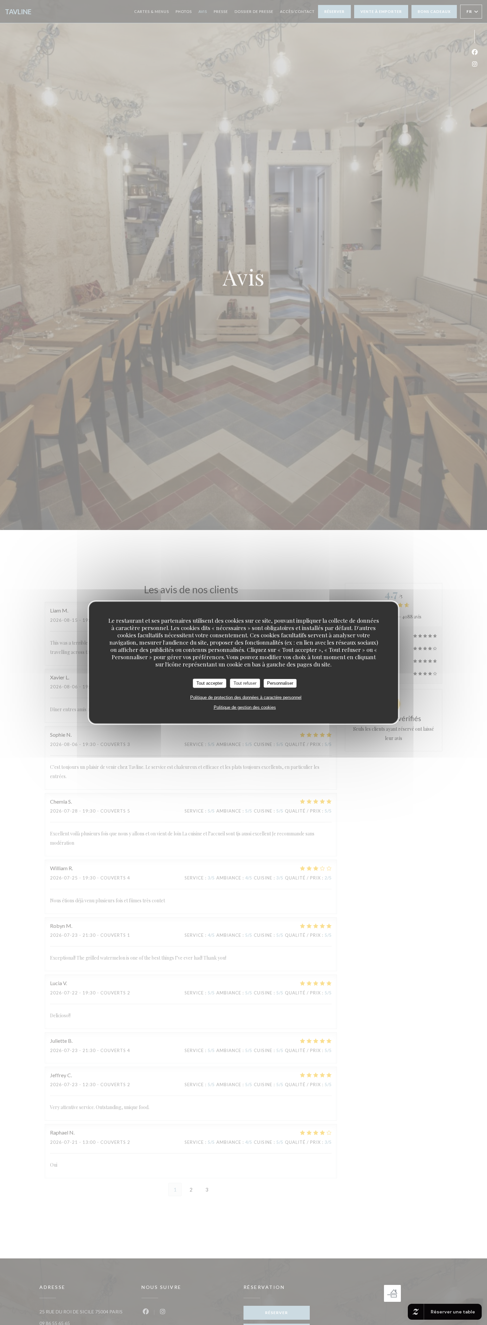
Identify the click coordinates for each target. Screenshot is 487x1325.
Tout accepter (209, 683)
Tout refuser (245, 683)
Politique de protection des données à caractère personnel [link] (245, 697)
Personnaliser (280, 683)
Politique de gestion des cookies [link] (245, 707)
